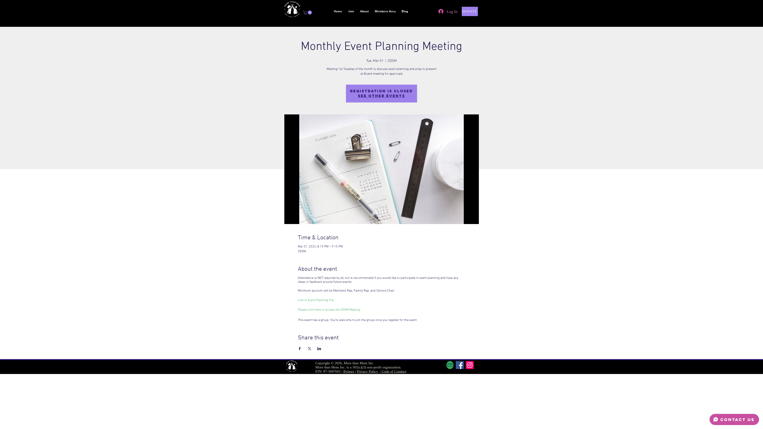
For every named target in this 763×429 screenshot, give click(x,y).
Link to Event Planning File (316, 300)
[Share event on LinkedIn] (319, 348)
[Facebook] (460, 365)
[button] (308, 12)
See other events (381, 96)
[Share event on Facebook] (300, 348)
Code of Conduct (394, 371)
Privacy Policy (368, 371)
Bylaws (348, 371)
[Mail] (449, 365)
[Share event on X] (309, 348)
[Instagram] (470, 365)
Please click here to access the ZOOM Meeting (329, 310)
